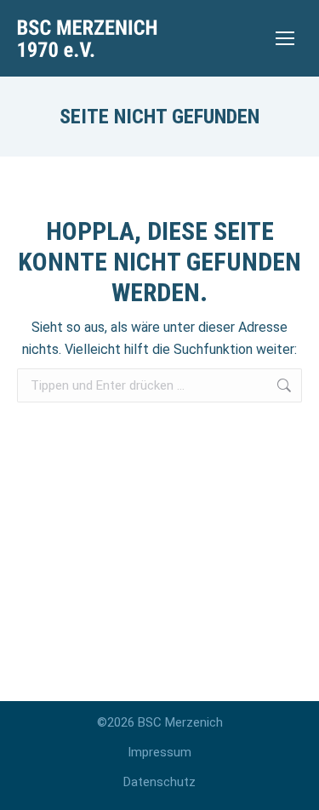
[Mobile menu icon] (285, 38)
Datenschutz (159, 782)
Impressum (159, 752)
